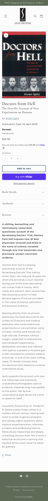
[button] (6, 16)
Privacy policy (28, 490)
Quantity (6, 153)
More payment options (24, 183)
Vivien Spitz (12, 118)
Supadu (29, 497)
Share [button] (8, 455)
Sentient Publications (21, 487)
